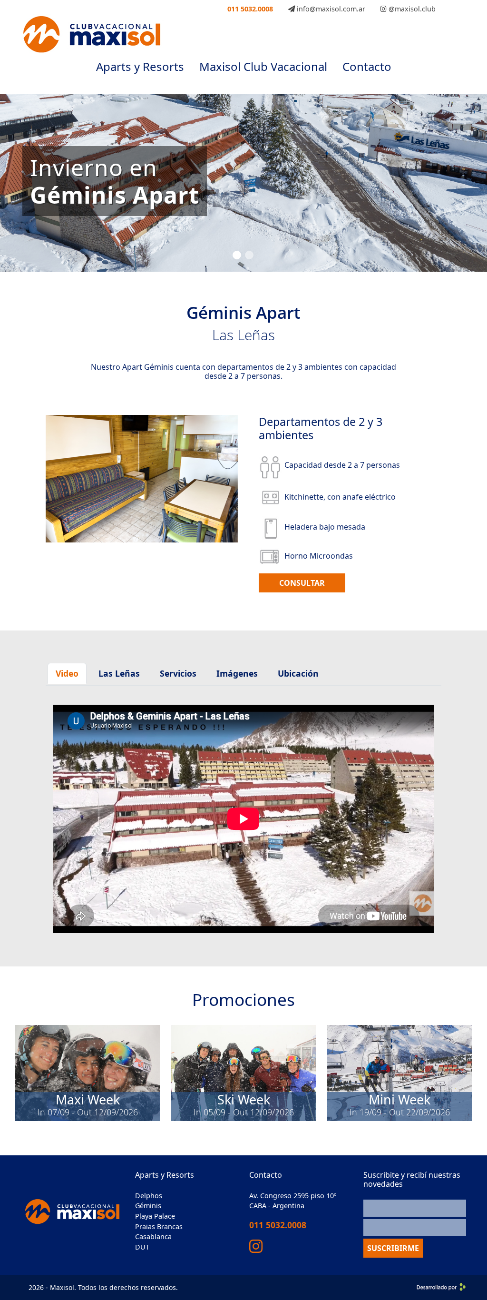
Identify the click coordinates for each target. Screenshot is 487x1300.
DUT (142, 1246)
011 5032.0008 (250, 8)
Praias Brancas (159, 1226)
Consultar (302, 583)
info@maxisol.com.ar (330, 8)
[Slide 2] (249, 255)
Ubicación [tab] (298, 673)
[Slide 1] (237, 255)
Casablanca (153, 1236)
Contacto (366, 66)
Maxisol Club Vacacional (263, 66)
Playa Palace (155, 1216)
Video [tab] (67, 673)
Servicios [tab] (178, 673)
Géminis (148, 1205)
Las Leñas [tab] (119, 673)
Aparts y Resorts (140, 66)
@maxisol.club (411, 8)
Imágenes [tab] (237, 673)
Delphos (148, 1195)
